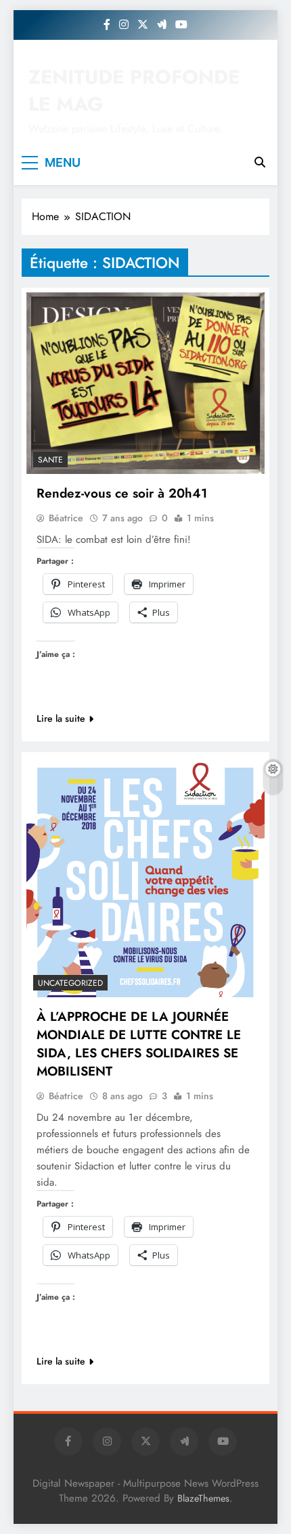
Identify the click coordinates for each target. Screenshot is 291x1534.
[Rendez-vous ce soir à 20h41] (145, 383)
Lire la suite (61, 718)
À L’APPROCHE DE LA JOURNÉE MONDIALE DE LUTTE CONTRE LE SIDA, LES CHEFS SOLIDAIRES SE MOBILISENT (139, 1043)
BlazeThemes (203, 1498)
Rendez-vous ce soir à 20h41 (122, 493)
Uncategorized (70, 983)
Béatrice (66, 518)
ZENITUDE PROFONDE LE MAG (134, 90)
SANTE (50, 460)
